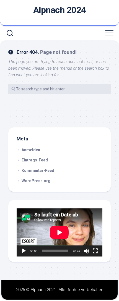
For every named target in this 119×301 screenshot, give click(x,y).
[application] (59, 232)
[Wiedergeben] (24, 251)
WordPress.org (36, 181)
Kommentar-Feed (38, 170)
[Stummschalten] (86, 251)
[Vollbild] (95, 251)
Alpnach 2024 (59, 10)
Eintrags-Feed (35, 160)
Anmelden (31, 150)
